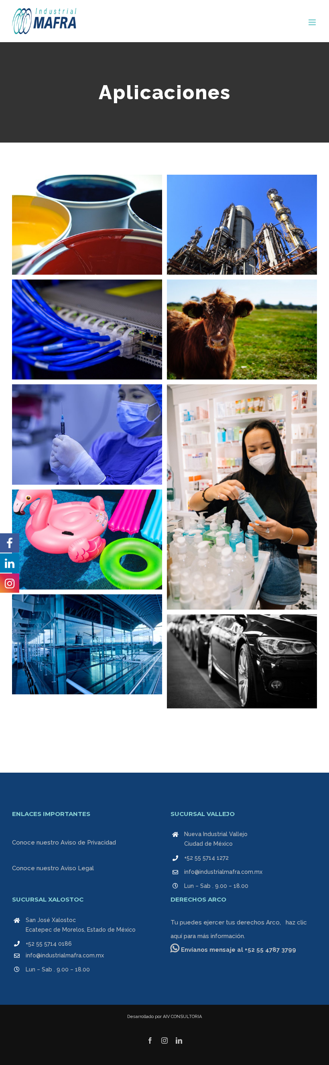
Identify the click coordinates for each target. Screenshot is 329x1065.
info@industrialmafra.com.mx (223, 872)
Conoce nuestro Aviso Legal (53, 868)
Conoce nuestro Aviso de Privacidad (64, 842)
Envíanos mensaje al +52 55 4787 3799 (237, 949)
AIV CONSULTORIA (182, 1016)
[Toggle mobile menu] (313, 22)
